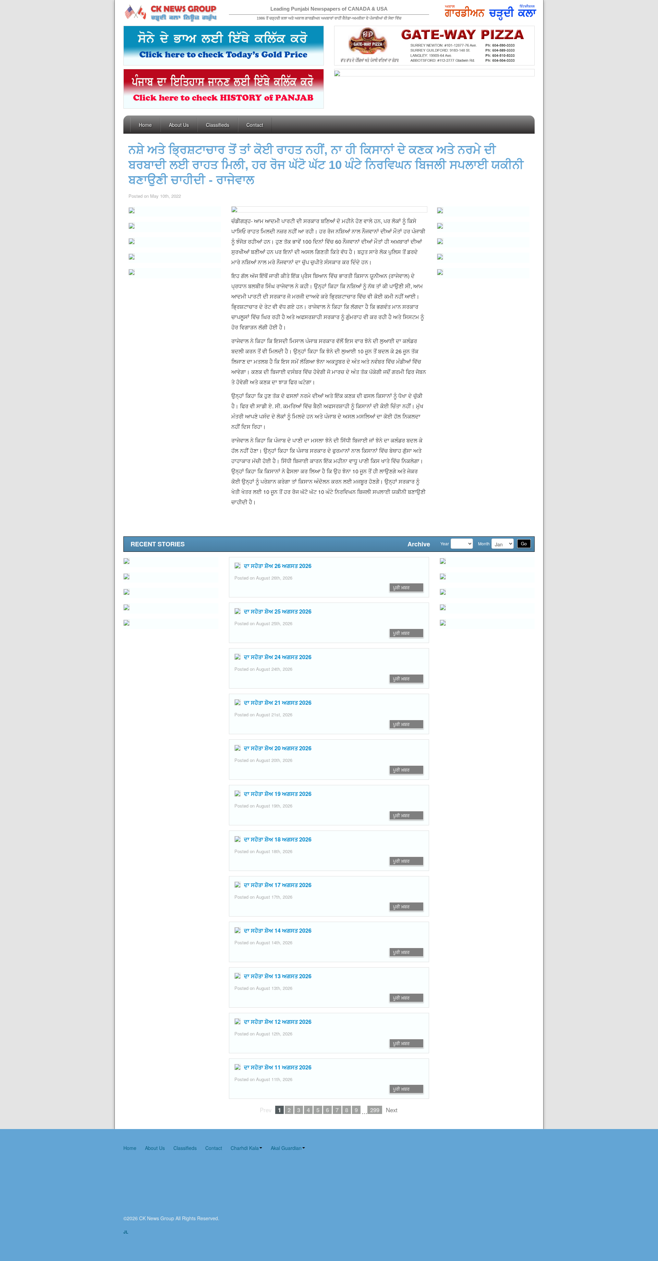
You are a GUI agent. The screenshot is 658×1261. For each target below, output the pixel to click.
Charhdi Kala (245, 1147)
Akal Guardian (286, 1147)
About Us (179, 124)
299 (374, 1110)
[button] (175, 227)
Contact (254, 124)
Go (524, 543)
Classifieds (217, 124)
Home (145, 124)
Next (392, 1110)
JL (125, 1232)
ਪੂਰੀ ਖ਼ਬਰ (401, 587)
